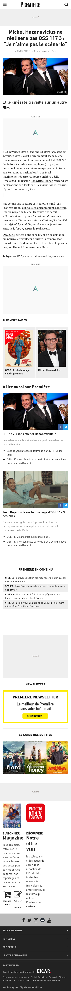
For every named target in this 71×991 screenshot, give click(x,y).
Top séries (9, 938)
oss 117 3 (17, 256)
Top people (9, 947)
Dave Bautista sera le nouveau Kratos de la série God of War (35, 588)
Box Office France (42, 181)
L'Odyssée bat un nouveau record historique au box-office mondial (35, 579)
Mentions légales (10, 987)
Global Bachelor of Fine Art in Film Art (48, 977)
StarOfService (9, 980)
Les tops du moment (15, 955)
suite (26, 256)
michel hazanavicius (40, 256)
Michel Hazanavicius (49, 370)
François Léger (49, 50)
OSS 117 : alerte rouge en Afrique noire (17, 372)
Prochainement (12, 930)
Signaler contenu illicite (31, 987)
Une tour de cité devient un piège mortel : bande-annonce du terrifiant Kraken (32, 596)
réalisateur (58, 256)
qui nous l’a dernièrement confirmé (44, 208)
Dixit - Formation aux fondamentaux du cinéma (38, 980)
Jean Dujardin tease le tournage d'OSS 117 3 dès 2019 (34, 514)
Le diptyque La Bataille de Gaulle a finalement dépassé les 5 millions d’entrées (34, 604)
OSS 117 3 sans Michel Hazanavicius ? (29, 434)
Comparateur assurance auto (16, 977)
